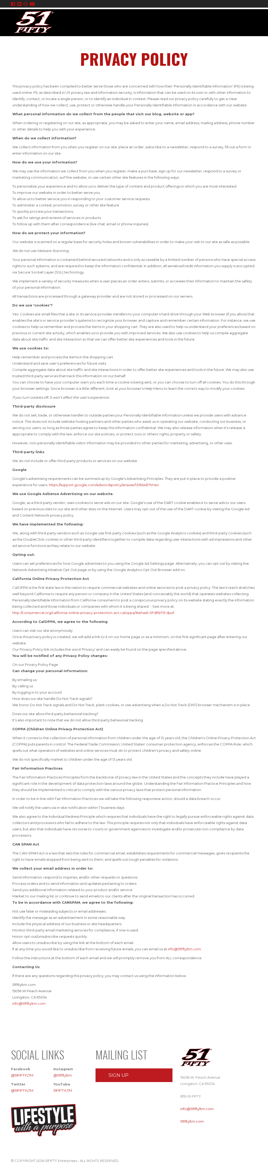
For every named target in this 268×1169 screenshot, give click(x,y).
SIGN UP (119, 1075)
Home (137, 46)
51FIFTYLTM (62, 1090)
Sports (181, 46)
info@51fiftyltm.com (184, 949)
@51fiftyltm (62, 1075)
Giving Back (210, 46)
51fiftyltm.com (192, 1121)
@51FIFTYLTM (22, 1075)
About (156, 46)
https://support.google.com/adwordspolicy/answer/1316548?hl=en (104, 485)
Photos (237, 46)
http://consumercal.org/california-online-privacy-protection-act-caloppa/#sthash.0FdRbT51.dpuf (93, 613)
